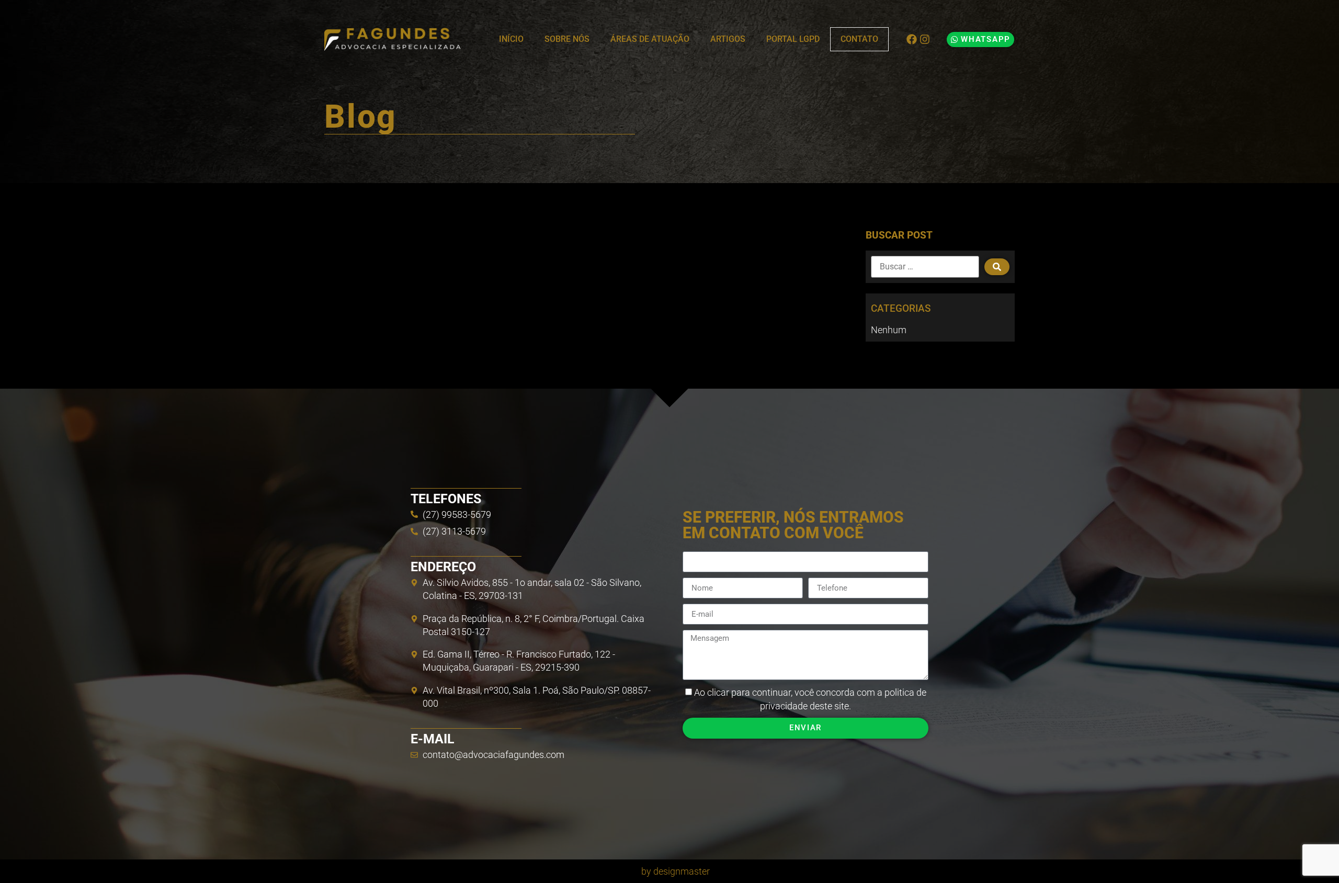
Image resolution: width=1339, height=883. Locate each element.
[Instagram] (925, 39)
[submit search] (996, 266)
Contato (859, 39)
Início (511, 39)
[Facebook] (911, 39)
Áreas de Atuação (649, 39)
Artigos (727, 39)
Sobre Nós (566, 39)
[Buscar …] (925, 267)
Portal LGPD (793, 39)
